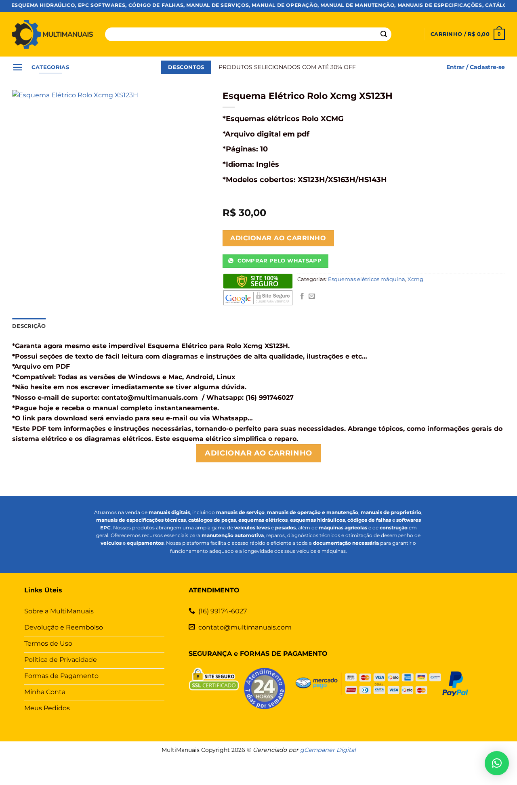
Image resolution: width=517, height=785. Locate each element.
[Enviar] (384, 34)
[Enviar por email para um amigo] (312, 296)
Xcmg (415, 279)
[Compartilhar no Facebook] (302, 296)
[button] (468, 34)
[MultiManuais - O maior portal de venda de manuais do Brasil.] (52, 34)
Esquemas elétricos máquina (366, 279)
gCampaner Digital (328, 750)
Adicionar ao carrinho (278, 238)
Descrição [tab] (29, 326)
